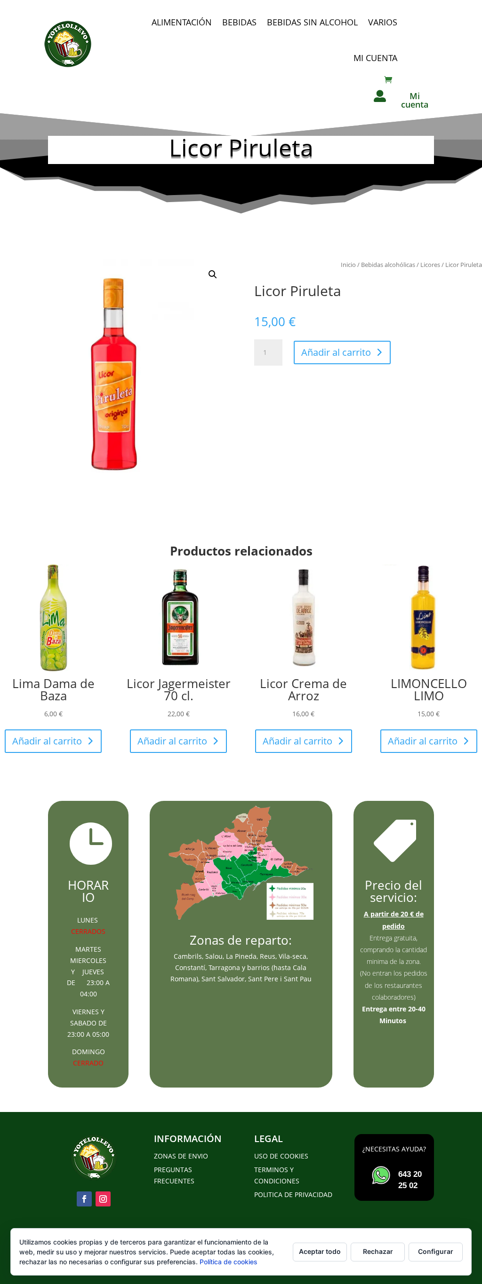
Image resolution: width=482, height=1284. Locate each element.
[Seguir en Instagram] (103, 1198)
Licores (430, 264)
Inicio (348, 264)
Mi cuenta (375, 57)
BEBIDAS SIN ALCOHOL (312, 22)
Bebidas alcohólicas (388, 264)
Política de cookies (228, 1262)
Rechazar (378, 1251)
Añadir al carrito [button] (47, 741)
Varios (382, 22)
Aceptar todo (320, 1251)
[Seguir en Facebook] (84, 1198)
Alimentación (182, 22)
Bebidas (239, 22)
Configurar (435, 1251)
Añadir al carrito (336, 352)
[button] (212, 274)
